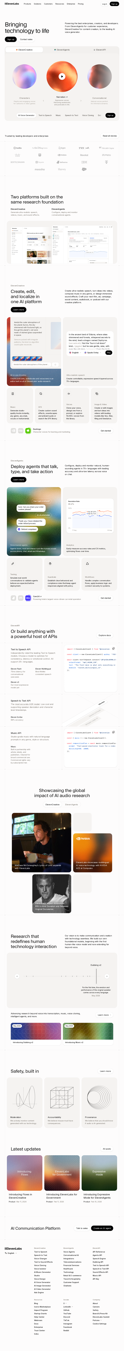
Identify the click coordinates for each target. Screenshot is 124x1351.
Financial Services (71, 1265)
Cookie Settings (99, 1324)
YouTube (67, 1314)
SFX (40, 407)
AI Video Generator (42, 1289)
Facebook (67, 1327)
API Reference (99, 1252)
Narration (60, 97)
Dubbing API (98, 1262)
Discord (66, 1317)
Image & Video (100, 404)
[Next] (107, 976)
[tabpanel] (63, 432)
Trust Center (39, 1330)
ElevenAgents (58, 209)
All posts (107, 1149)
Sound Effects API (100, 1272)
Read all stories (110, 136)
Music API (16, 733)
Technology (68, 1272)
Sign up (114, 4)
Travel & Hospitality (71, 1279)
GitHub (66, 1310)
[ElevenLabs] (11, 3)
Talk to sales (82, 1228)
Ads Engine (39, 1292)
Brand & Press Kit (100, 1314)
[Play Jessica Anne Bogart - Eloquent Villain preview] (24, 76)
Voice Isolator (40, 1269)
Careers (96, 1307)
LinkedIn (67, 1307)
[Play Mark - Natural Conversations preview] (99, 76)
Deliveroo (37, 596)
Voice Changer (40, 1259)
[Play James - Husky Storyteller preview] (62, 76)
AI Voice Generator (42, 1282)
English (11, 1253)
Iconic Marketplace (42, 1307)
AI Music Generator (42, 1272)
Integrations (68, 1259)
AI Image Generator (42, 1286)
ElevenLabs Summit (101, 1317)
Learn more (18, 309)
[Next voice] (81, 100)
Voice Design (40, 1279)
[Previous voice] (43, 100)
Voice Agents (69, 1252)
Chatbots (67, 1286)
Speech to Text (40, 1255)
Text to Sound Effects (43, 1262)
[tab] (24, 49)
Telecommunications (72, 1262)
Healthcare (68, 1269)
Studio (37, 1275)
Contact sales (26, 39)
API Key (96, 1279)
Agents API (97, 1255)
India (36, 1334)
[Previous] (17, 976)
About (95, 1303)
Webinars (38, 1320)
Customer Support (71, 1282)
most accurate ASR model (27, 704)
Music (13, 407)
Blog (36, 1303)
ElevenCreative (18, 209)
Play (109, 352)
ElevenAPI (96, 1248)
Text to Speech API (21, 649)
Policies (96, 1320)
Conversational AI (71, 1255)
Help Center (39, 1317)
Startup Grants (40, 1314)
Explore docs (105, 635)
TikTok (66, 1320)
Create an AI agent (102, 1228)
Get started (106, 431)
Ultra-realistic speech (75, 375)
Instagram (67, 1324)
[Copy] (113, 648)
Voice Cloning (40, 1265)
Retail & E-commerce (72, 1275)
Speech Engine (99, 1259)
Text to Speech (40, 1252)
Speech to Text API (21, 700)
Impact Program (41, 1310)
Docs (36, 1324)
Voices (69, 404)
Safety (95, 1310)
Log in (104, 4)
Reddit (66, 1330)
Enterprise (38, 1327)
